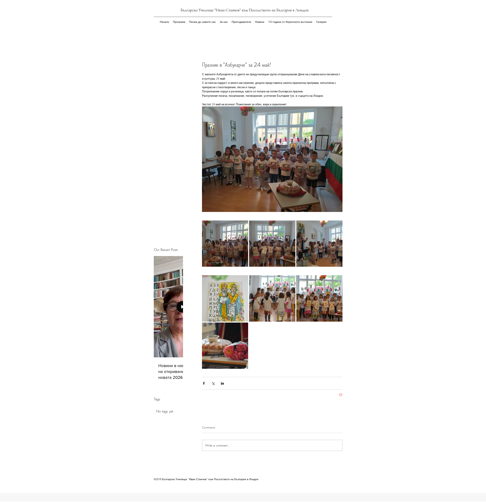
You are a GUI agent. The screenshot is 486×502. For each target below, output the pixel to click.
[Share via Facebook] (204, 383)
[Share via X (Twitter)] (213, 383)
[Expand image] (225, 243)
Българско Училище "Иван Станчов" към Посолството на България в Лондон (244, 10)
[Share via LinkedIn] (222, 383)
